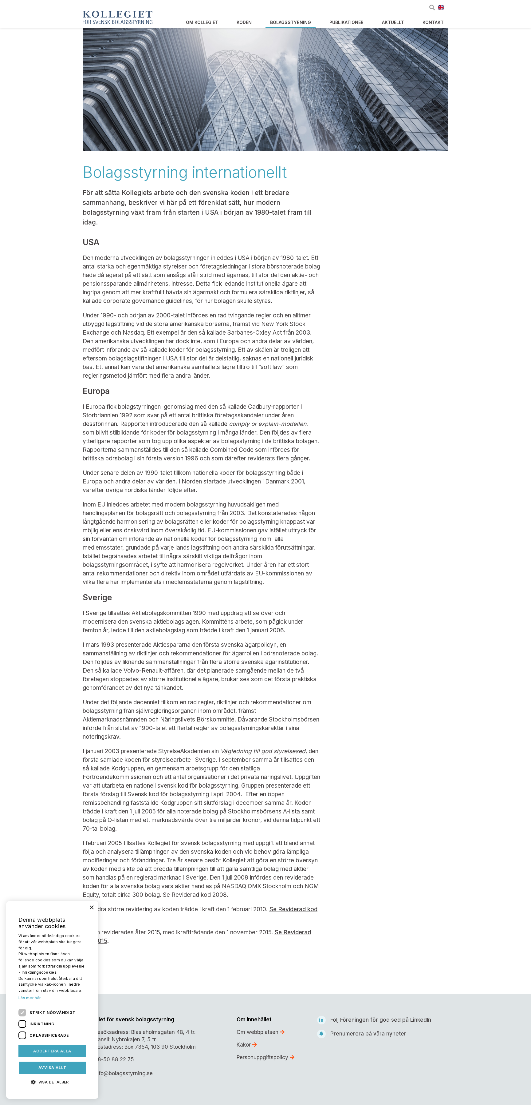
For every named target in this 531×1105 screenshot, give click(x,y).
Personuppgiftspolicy (263, 1057)
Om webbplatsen (258, 1032)
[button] (52, 1081)
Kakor (244, 1045)
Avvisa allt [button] (52, 1067)
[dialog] (52, 1000)
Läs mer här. (30, 998)
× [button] (91, 907)
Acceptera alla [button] (52, 1051)
